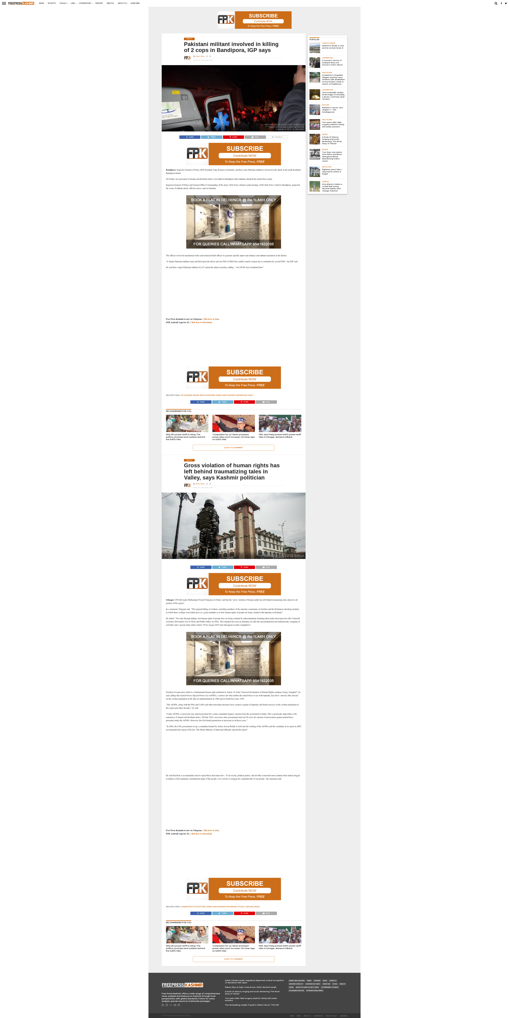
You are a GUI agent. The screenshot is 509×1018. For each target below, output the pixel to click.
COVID (335, 984)
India (325, 981)
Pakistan (326, 984)
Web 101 (110, 3)
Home (292, 1016)
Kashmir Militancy (244, 395)
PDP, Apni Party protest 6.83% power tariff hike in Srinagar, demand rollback (280, 435)
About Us (122, 3)
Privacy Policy (331, 1016)
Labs (73, 3)
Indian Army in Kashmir (204, 395)
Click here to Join (211, 318)
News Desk (200, 56)
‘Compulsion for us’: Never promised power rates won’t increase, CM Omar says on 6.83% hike (233, 437)
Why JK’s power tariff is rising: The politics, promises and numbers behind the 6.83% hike (185, 437)
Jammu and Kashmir (225, 395)
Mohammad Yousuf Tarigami (240, 907)
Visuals (63, 3)
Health (342, 984)
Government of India (329, 987)
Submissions (318, 1016)
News (41, 3)
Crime (291, 987)
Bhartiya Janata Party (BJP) (307, 987)
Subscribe (135, 3)
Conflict (333, 981)
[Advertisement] (233, 296)
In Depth (52, 3)
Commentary (85, 3)
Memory (99, 3)
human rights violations (193, 907)
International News (314, 990)
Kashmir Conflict (296, 984)
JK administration (296, 990)
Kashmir (317, 981)
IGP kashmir (186, 395)
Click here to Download (201, 322)
